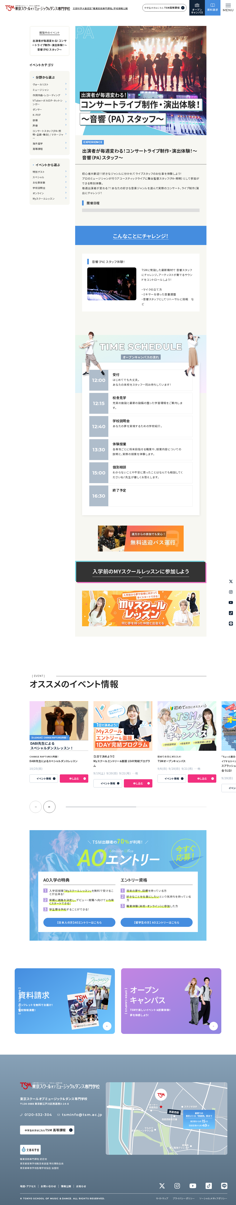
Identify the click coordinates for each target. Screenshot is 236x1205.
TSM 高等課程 (45, 1130)
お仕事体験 (39, 182)
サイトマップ (162, 1198)
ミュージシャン (41, 90)
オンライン (38, 193)
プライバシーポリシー (184, 1198)
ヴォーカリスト (40, 84)
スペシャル (38, 177)
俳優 (35, 120)
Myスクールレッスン (44, 198)
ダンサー (37, 109)
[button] (49, 807)
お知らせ (81, 1186)
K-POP (37, 115)
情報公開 (66, 1186)
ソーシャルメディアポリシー (213, 1198)
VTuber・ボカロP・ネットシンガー (48, 102)
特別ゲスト (39, 172)
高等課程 (38, 149)
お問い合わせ (48, 1186)
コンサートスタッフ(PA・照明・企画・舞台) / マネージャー (48, 134)
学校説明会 (39, 188)
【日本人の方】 (79, 922)
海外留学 (38, 143)
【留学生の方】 (156, 922)
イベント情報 (43, 778)
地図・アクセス (28, 1186)
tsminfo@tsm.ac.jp (82, 1115)
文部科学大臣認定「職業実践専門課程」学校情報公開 (100, 8)
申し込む (74, 778)
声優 (35, 125)
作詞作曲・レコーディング (46, 95)
